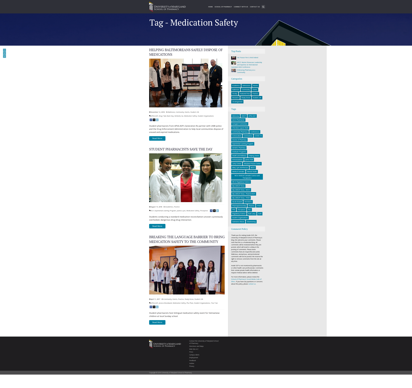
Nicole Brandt (237, 202)
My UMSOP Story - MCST (241, 190)
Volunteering (251, 222)
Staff (259, 214)
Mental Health (252, 172)
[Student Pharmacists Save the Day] (185, 177)
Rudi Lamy (251, 214)
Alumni (255, 86)
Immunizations (237, 160)
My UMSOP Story (238, 186)
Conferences (254, 132)
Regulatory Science (238, 214)
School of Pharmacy (223, 7)
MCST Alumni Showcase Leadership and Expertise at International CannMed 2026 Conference (246, 64)
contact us (252, 284)
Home (210, 7)
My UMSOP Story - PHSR (241, 198)
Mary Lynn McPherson (240, 168)
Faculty (234, 94)
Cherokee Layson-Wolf (240, 128)
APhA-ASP (154, 116)
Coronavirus (248, 136)
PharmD (251, 206)
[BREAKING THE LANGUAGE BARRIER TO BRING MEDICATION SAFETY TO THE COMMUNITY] (187, 270)
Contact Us (255, 7)
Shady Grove (189, 299)
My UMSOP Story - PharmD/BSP (243, 194)
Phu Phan (189, 303)
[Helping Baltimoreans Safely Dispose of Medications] (185, 83)
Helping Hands (254, 156)
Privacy (191, 366)
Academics (169, 207)
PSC (249, 210)
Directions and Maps (196, 346)
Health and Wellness (239, 156)
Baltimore (171, 112)
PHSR (259, 206)
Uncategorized (237, 102)
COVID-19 (258, 136)
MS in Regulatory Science (241, 182)
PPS (233, 210)
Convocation (236, 136)
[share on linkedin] (157, 119)
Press (191, 352)
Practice (177, 207)
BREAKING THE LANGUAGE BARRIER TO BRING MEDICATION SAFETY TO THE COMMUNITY (187, 239)
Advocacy (235, 116)
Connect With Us (241, 7)
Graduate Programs (239, 152)
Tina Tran (214, 303)
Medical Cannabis (238, 172)
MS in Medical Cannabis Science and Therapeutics (247, 177)
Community (180, 112)
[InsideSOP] (167, 6)
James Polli (249, 160)
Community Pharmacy (240, 132)
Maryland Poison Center (252, 164)
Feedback (192, 360)
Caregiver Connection (239, 124)
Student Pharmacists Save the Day (180, 149)
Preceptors (204, 211)
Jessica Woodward (165, 303)
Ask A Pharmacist (238, 120)
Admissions (246, 86)
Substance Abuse (238, 222)
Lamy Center (236, 164)
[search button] (263, 6)
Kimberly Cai (178, 116)
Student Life (194, 112)
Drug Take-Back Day (166, 116)
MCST (253, 168)
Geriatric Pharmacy (238, 148)
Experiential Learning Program (165, 211)
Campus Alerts (194, 355)
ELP (152, 211)
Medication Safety (190, 116)
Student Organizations (206, 116)
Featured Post (245, 94)
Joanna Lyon (181, 211)
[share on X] (154, 119)
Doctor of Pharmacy (239, 140)
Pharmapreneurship (239, 206)
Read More (157, 138)
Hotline (191, 363)
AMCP (244, 116)
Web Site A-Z (193, 349)
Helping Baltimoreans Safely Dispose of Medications (186, 52)
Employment (193, 358)
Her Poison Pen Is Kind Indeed (247, 57)
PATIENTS (248, 202)
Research (235, 98)
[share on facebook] (151, 119)
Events (187, 112)
